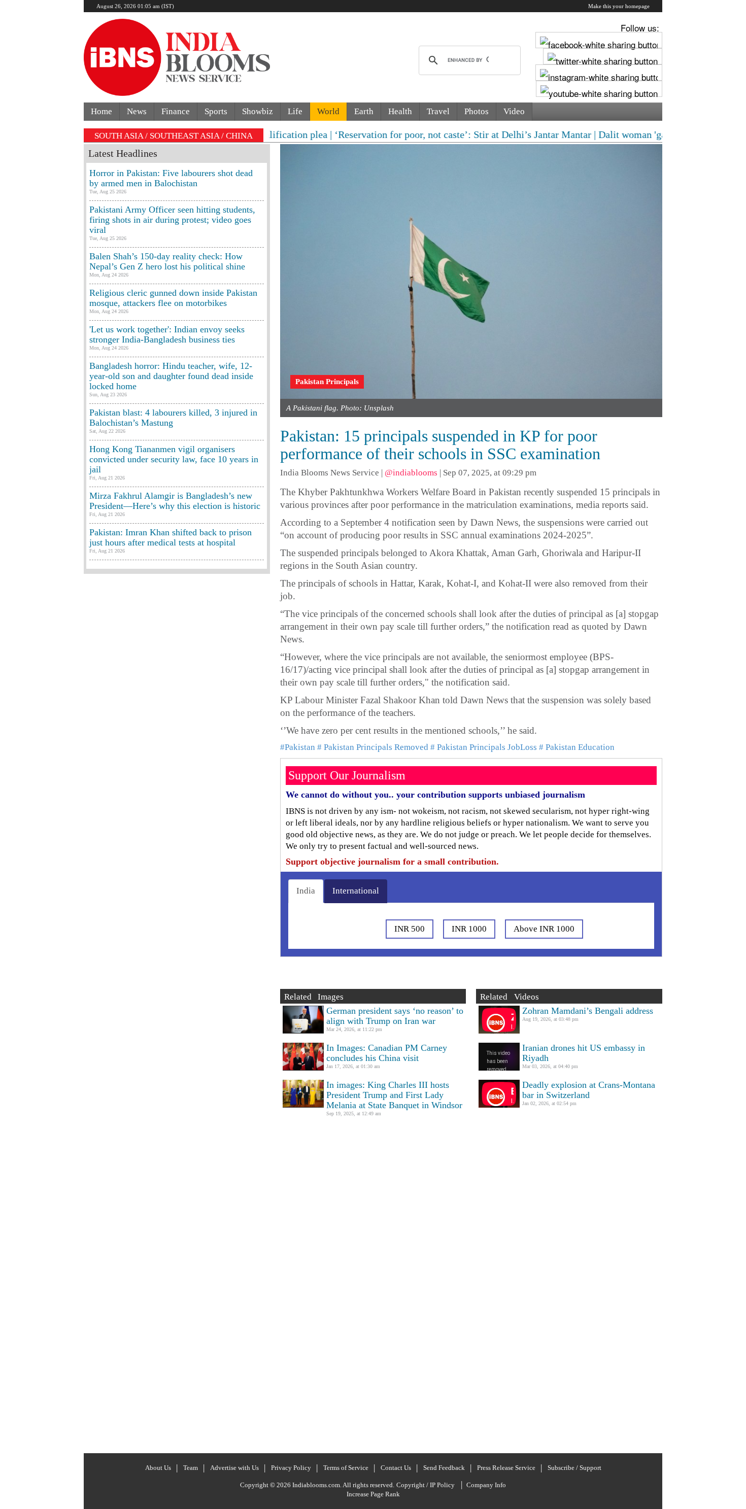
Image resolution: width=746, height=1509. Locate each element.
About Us (158, 1467)
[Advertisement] (177, 1012)
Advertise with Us (234, 1467)
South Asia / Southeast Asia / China (173, 136)
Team (190, 1467)
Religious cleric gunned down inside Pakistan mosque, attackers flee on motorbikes (173, 298)
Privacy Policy (291, 1467)
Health (400, 111)
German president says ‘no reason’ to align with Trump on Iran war (394, 1016)
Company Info (486, 1485)
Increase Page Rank (373, 1494)
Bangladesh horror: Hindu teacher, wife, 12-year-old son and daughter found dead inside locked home (171, 376)
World (328, 111)
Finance (175, 111)
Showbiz (257, 111)
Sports (216, 111)
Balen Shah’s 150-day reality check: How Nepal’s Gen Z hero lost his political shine (167, 261)
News (137, 111)
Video (514, 111)
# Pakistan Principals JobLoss (483, 747)
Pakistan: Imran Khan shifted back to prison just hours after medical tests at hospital (170, 537)
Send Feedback (444, 1467)
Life (295, 111)
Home (101, 111)
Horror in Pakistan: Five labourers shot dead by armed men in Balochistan (171, 178)
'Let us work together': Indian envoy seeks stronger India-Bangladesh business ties (167, 334)
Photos (476, 111)
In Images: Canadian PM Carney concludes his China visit (386, 1053)
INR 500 (409, 929)
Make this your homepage (619, 6)
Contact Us (396, 1467)
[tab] (305, 891)
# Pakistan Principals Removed (372, 747)
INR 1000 (469, 929)
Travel (438, 111)
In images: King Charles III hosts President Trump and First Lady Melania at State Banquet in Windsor (394, 1095)
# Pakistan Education (577, 747)
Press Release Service (506, 1467)
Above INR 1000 (544, 929)
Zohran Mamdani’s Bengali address (587, 1011)
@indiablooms (411, 472)
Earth (364, 111)
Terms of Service (345, 1467)
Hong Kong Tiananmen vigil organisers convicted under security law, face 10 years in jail (173, 459)
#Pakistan (297, 747)
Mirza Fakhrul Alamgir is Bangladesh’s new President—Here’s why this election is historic (174, 501)
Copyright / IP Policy (425, 1485)
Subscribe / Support (574, 1467)
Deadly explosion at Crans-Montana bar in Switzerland (588, 1090)
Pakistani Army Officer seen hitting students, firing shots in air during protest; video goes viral (172, 219)
